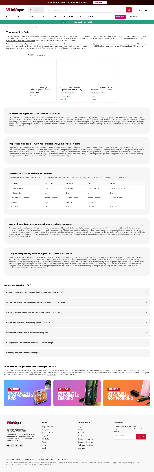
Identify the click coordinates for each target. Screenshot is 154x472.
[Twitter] (16, 445)
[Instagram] (12, 445)
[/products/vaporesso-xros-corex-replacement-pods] (72, 73)
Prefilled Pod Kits (32, 17)
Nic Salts (46, 17)
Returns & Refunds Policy (46, 459)
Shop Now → (99, 2)
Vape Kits (17, 17)
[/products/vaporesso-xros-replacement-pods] (42, 73)
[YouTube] (21, 445)
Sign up (141, 437)
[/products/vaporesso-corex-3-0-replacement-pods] (103, 73)
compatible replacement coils (119, 234)
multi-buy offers (13, 440)
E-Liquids (45, 430)
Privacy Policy (29, 459)
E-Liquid (57, 17)
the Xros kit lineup (135, 124)
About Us (81, 433)
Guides (80, 430)
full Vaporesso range (136, 154)
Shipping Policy (63, 459)
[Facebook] (8, 445)
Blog (79, 427)
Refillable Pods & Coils (89, 17)
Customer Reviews (85, 442)
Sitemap (81, 448)
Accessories (106, 17)
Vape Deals (120, 17)
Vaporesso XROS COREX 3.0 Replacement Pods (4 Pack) (101, 89)
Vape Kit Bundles (48, 427)
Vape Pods (16, 27)
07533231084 (51, 375)
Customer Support (85, 439)
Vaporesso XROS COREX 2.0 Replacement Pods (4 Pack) (71, 89)
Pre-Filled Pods (70, 17)
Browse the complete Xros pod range (20, 40)
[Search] (129, 9)
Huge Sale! (132, 17)
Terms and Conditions (13, 459)
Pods (44, 442)
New (8, 17)
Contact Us (82, 436)
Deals (44, 448)
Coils (44, 445)
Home (8, 27)
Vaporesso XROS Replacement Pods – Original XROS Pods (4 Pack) (42, 90)
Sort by (31, 55)
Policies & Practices (85, 445)
